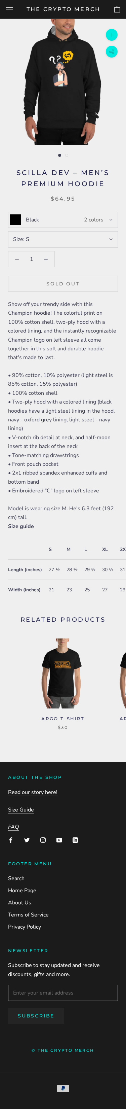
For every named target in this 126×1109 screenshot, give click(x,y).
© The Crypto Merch (63, 1050)
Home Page (22, 890)
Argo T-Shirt (62, 718)
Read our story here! (32, 792)
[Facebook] (10, 839)
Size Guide (21, 809)
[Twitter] (27, 839)
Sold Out (62, 284)
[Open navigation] (9, 9)
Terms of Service (28, 915)
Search (16, 878)
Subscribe (36, 1016)
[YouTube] (59, 839)
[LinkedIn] (75, 839)
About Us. (20, 902)
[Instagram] (43, 839)
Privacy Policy (24, 927)
